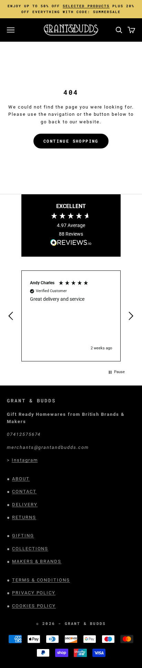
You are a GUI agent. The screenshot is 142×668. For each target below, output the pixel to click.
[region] (71, 316)
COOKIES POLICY (34, 605)
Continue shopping (71, 141)
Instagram (25, 460)
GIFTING (23, 535)
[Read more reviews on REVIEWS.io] (71, 243)
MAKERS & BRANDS (36, 561)
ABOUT (21, 478)
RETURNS (24, 517)
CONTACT (24, 491)
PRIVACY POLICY (33, 592)
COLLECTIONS (30, 548)
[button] (11, 316)
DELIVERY (25, 504)
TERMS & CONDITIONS (41, 580)
